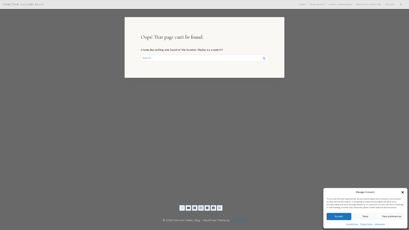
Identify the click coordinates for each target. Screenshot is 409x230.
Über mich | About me (368, 4)
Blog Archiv (317, 4)
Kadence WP (238, 220)
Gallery (390, 4)
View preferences (391, 216)
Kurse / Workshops (340, 4)
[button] (402, 192)
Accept (339, 216)
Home (302, 4)
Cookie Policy (352, 224)
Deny (365, 216)
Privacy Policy (366, 224)
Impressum (379, 224)
